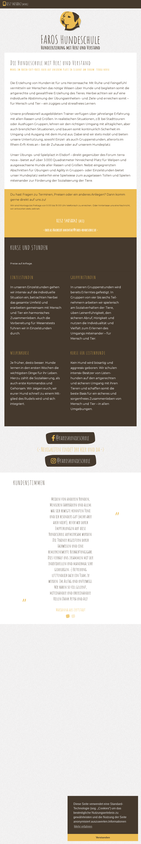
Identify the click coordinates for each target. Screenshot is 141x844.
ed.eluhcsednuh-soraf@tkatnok (80, 230)
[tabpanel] (70, 554)
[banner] (70, 30)
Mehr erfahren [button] (83, 826)
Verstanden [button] (103, 837)
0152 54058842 (17, 4)
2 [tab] (73, 616)
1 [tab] (68, 616)
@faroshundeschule (72, 438)
